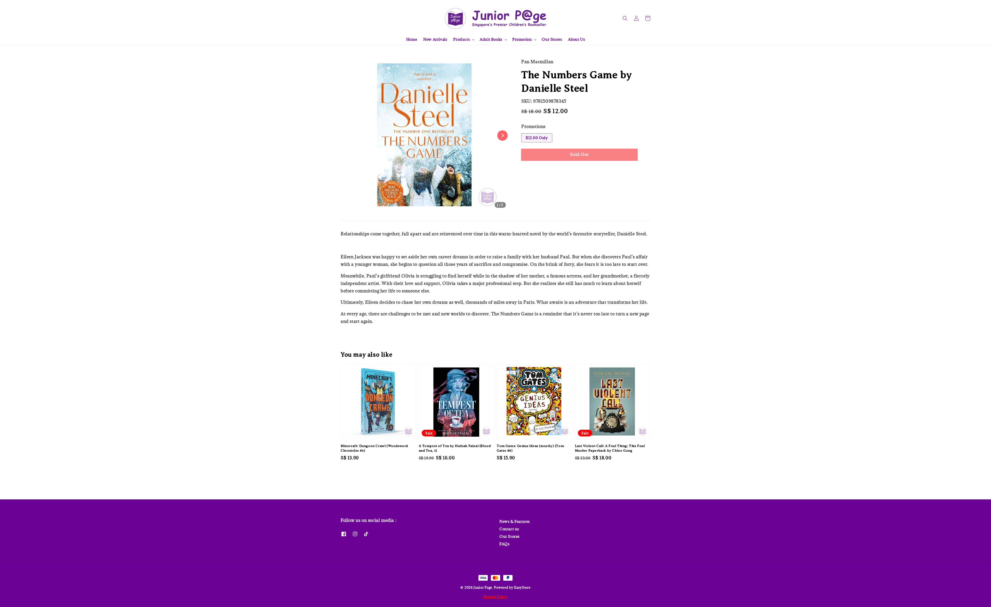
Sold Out (579, 154)
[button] (625, 18)
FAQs (504, 543)
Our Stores (552, 39)
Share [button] (534, 170)
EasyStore (522, 587)
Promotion (522, 39)
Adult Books (491, 39)
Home (411, 39)
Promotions (533, 126)
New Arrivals (435, 39)
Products (461, 39)
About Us (576, 39)
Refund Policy (495, 597)
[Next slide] (502, 135)
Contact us (509, 528)
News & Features (514, 521)
